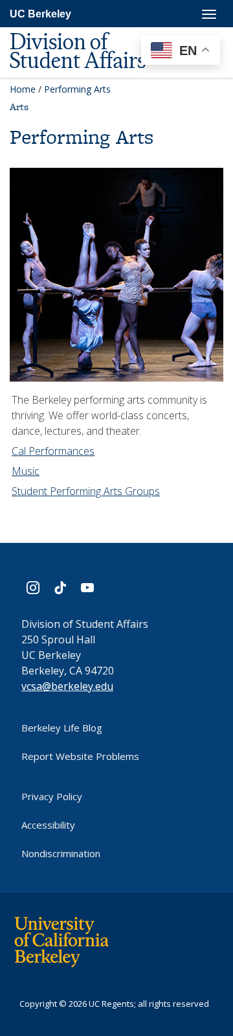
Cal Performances (53, 451)
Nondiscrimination (60, 853)
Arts (19, 106)
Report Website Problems (80, 756)
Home (23, 89)
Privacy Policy (51, 796)
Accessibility (48, 824)
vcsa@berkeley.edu (67, 686)
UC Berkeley (40, 13)
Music (25, 471)
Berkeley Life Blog (61, 727)
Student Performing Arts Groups (86, 491)
